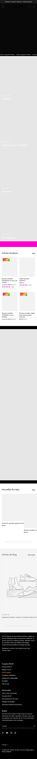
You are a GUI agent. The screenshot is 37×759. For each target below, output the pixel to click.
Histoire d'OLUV (7, 667)
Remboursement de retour (10, 699)
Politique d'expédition (8, 701)
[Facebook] (3, 732)
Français (4, 744)
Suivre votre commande (9, 693)
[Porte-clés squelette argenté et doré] (13, 507)
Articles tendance (10, 253)
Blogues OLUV (6, 669)
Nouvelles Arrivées (10, 489)
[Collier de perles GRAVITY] (27, 267)
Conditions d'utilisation (9, 675)
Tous (33, 253)
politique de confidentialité (10, 678)
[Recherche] (30, 7)
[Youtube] (7, 732)
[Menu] (3, 7)
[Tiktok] (15, 732)
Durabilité (5, 681)
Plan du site (5, 684)
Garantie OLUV (6, 696)
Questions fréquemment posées (12, 704)
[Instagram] (11, 732)
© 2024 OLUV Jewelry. (8, 750)
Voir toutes (31, 555)
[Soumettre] (34, 726)
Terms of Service (6, 751)
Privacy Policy (29, 750)
